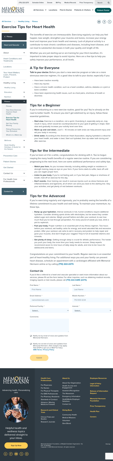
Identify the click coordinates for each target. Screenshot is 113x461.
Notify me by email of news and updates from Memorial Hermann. (50, 337)
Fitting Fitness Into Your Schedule (13, 130)
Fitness (35, 21)
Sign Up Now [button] (16, 445)
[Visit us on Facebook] (11, 454)
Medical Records (70, 3)
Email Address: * (36, 296)
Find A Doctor (66, 10)
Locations (53, 10)
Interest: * (76, 306)
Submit (39, 358)
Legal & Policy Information (95, 384)
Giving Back (67, 410)
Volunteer (66, 421)
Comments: (34, 317)
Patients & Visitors (82, 10)
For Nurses (45, 388)
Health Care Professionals (46, 379)
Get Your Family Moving (12, 124)
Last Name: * (77, 285)
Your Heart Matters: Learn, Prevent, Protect (11, 74)
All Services (38, 10)
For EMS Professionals (49, 394)
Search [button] (100, 3)
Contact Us (66, 404)
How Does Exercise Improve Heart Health (13, 112)
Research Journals (48, 422)
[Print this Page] (99, 22)
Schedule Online (38, 3)
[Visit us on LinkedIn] (6, 454)
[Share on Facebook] (104, 22)
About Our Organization (71, 383)
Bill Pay (58, 3)
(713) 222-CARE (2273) (76, 280)
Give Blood (66, 423)
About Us (66, 378)
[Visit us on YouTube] (16, 454)
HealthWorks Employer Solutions (71, 400)
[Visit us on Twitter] (22, 454)
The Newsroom (68, 394)
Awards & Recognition (70, 391)
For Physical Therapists (49, 391)
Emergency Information (71, 396)
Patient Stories (9, 161)
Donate (49, 3)
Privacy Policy (48, 350)
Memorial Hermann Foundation (98, 400)
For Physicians (46, 385)
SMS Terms (37, 350)
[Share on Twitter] (109, 22)
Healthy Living (23, 21)
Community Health (69, 415)
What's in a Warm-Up (14, 135)
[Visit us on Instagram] (26, 454)
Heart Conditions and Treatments (12, 59)
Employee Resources (98, 378)
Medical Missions (68, 418)
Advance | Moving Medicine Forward (48, 403)
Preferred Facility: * (37, 306)
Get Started (8, 167)
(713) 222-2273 (24, 3)
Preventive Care (10, 156)
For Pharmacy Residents (50, 397)
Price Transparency (86, 3)
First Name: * (35, 285)
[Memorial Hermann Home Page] (14, 8)
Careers (93, 417)
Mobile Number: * (79, 296)
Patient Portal (103, 10)
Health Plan (94, 411)
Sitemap (108, 444)
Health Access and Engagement (69, 387)
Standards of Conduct (49, 399)
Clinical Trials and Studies (47, 418)
